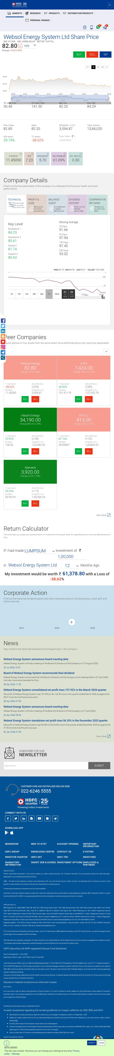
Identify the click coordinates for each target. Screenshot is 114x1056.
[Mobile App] (91, 27)
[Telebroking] (84, 27)
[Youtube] (39, 818)
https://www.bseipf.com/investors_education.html (19, 1000)
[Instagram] (47, 818)
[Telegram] (55, 818)
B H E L (83, 415)
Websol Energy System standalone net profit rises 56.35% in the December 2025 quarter (56, 720)
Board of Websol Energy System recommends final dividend (39, 673)
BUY (25, 399)
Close (101, 1043)
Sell (92, 54)
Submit (99, 765)
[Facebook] (8, 818)
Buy (79, 54)
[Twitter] (16, 818)
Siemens (30, 467)
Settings (16, 1054)
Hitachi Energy (30, 415)
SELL (35, 399)
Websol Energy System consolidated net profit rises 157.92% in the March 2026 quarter (55, 689)
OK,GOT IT (91, 1043)
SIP (106, 54)
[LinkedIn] (24, 818)
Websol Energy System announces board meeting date (36, 659)
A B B (83, 363)
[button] (30, 46)
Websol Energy (30, 363)
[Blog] (32, 818)
